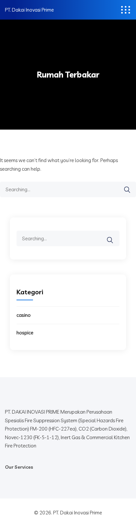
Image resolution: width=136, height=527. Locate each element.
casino (24, 315)
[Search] (127, 190)
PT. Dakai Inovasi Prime (29, 10)
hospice (25, 332)
